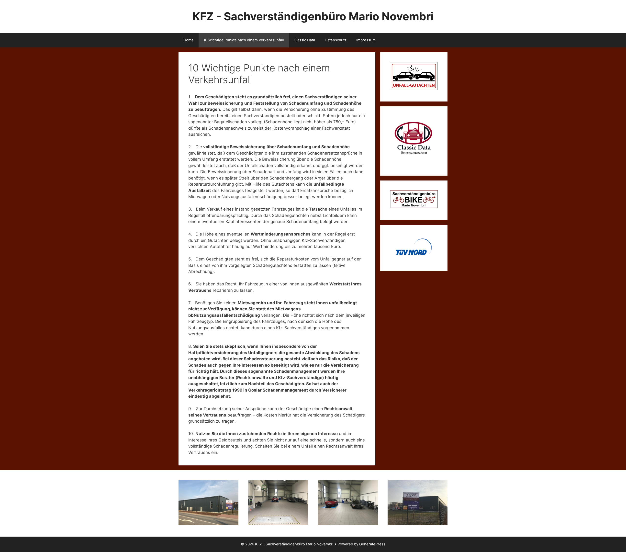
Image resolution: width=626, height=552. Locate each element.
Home (188, 40)
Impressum (366, 40)
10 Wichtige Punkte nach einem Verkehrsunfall (243, 40)
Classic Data (304, 40)
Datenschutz (336, 40)
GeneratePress (372, 544)
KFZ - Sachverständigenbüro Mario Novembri (313, 16)
